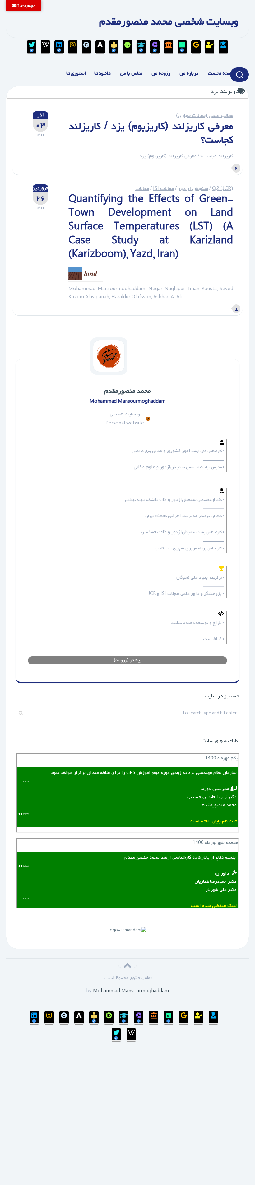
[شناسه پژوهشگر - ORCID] (127, 47)
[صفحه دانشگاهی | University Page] (209, 47)
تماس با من (131, 73)
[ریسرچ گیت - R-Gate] (182, 47)
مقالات (142, 188)
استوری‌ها (76, 73)
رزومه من (160, 73)
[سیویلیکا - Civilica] (86, 47)
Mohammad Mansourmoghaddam (131, 991)
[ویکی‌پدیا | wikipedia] (45, 47)
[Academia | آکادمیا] (100, 47)
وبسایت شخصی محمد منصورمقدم (169, 22)
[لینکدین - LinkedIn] (59, 47)
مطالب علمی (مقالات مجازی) (204, 115)
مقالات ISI (163, 188)
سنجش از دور (193, 188)
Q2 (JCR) (222, 188)
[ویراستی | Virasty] (31, 47)
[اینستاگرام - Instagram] (73, 47)
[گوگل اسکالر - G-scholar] (223, 47)
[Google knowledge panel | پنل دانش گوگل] (196, 47)
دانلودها (102, 73)
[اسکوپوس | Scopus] (168, 47)
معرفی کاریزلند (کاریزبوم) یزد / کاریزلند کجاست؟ (150, 133)
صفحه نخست (221, 73)
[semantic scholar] (114, 47)
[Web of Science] (155, 47)
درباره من (188, 73)
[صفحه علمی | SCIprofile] (141, 47)
